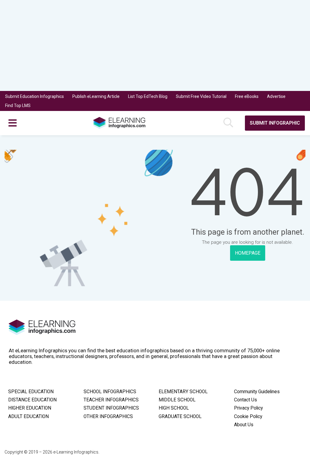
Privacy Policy (248, 408)
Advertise (276, 96)
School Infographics (110, 391)
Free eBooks (247, 96)
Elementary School (183, 391)
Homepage (247, 253)
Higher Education (29, 408)
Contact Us (245, 400)
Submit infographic (275, 123)
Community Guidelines (257, 391)
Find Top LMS (18, 105)
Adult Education (28, 416)
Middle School (177, 400)
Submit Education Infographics (34, 96)
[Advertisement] (155, 45)
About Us (243, 424)
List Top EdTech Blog (147, 96)
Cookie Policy (248, 416)
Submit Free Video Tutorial (201, 96)
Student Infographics (111, 408)
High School (174, 408)
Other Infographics (108, 416)
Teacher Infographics (111, 400)
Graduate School (180, 416)
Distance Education (32, 400)
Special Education (31, 391)
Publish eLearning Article (96, 96)
